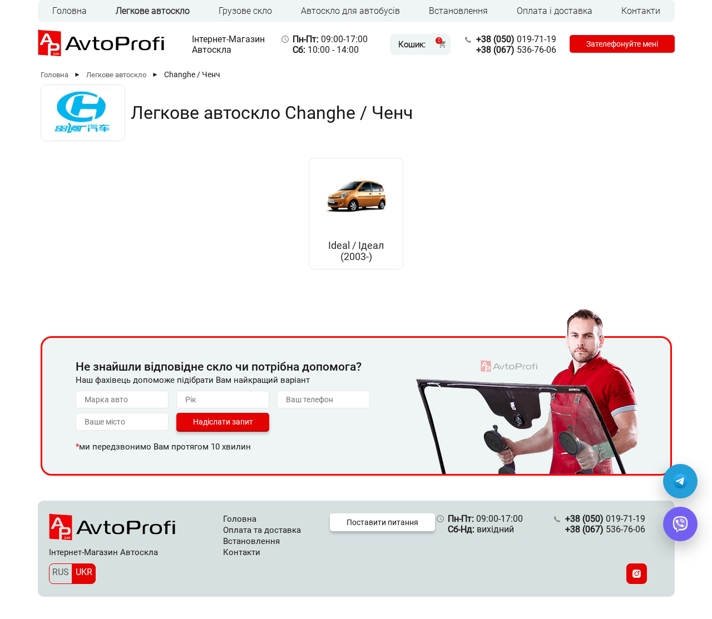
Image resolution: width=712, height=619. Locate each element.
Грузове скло (245, 11)
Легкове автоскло (153, 11)
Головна (69, 11)
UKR (84, 572)
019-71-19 (516, 39)
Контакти (640, 11)
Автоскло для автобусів (350, 11)
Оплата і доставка (554, 11)
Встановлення (458, 11)
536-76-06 (516, 49)
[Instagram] (636, 573)
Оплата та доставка (262, 530)
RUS (60, 572)
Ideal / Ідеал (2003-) (356, 251)
